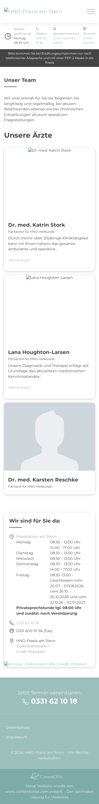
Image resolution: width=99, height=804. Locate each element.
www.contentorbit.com (26, 791)
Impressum (16, 737)
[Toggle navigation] (91, 11)
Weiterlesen (19, 260)
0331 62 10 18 (27, 623)
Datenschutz (18, 727)
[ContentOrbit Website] (49, 776)
